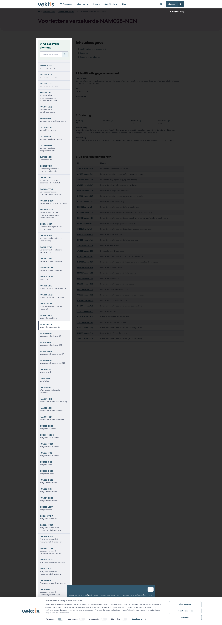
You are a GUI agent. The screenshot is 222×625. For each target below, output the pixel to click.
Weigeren (185, 617)
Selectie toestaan (185, 611)
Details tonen (137, 619)
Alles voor (81, 4)
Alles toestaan (185, 604)
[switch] (82, 619)
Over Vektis (109, 4)
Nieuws (96, 4)
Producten (67, 4)
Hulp (124, 4)
